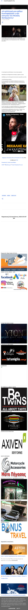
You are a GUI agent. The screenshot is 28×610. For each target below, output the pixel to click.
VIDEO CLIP (13, 195)
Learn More (11, 608)
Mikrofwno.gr (8, 164)
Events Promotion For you (17, 164)
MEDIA (8, 195)
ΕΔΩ (17, 160)
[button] (2, 22)
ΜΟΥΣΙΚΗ (4, 195)
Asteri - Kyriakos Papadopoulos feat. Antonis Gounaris (13, 556)
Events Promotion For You (9, 0)
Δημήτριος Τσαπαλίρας (7, 157)
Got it (18, 608)
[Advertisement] (14, 56)
